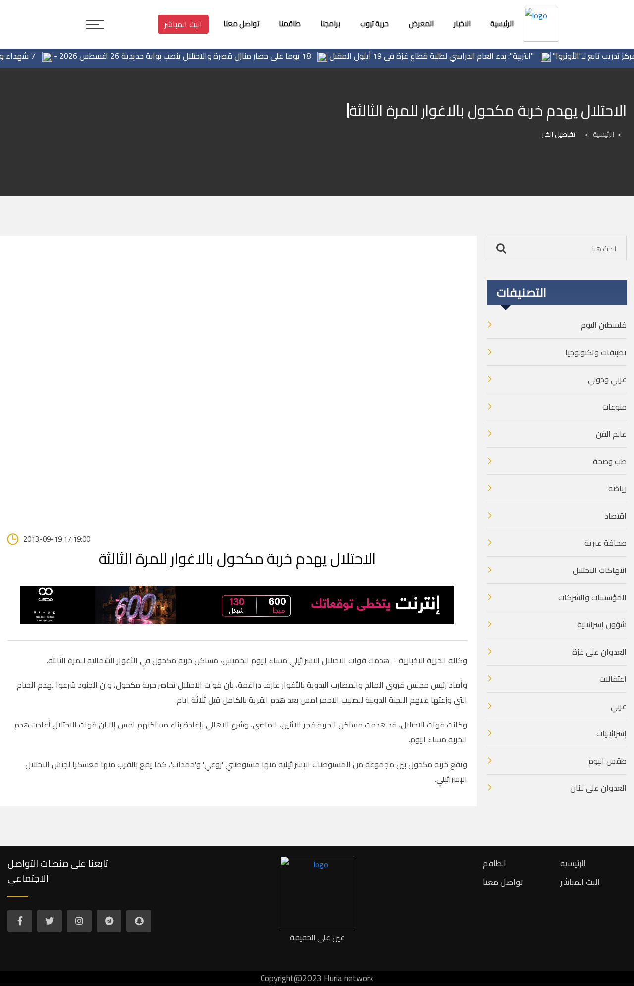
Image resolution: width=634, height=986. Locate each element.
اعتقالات (613, 679)
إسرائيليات (611, 733)
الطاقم (494, 863)
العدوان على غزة (599, 651)
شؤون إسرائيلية (602, 624)
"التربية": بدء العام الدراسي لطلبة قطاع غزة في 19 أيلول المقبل (442, 56)
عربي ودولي (607, 379)
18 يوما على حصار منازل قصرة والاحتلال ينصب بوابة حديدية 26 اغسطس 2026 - (193, 56)
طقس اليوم (607, 760)
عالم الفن (611, 433)
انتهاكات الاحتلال (600, 570)
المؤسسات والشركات (592, 597)
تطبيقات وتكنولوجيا (596, 352)
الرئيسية (599, 134)
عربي (619, 706)
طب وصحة (610, 461)
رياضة (617, 488)
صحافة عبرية (605, 542)
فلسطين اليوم (604, 324)
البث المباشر (183, 24)
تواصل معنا (503, 882)
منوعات (614, 406)
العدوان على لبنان (598, 787)
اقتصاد (615, 515)
